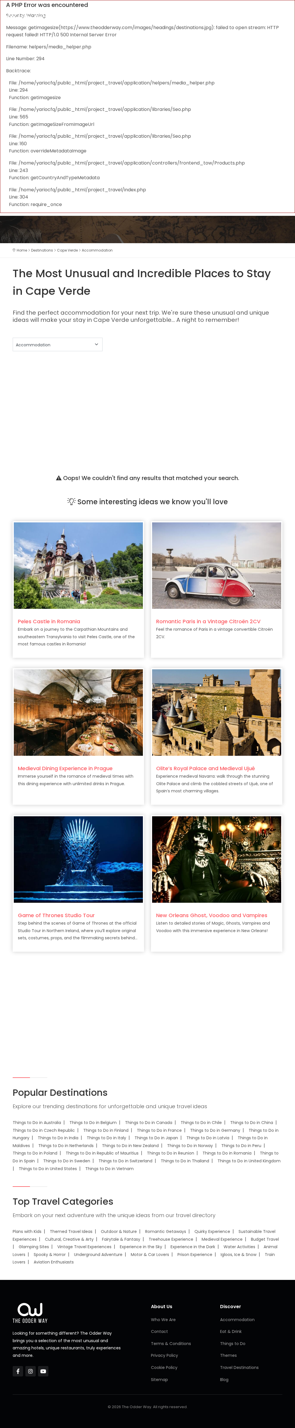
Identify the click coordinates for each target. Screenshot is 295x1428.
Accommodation (237, 1320)
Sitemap (159, 1380)
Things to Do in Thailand (185, 1161)
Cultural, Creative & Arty (69, 1239)
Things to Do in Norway (190, 1146)
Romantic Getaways (165, 1231)
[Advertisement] (147, 405)
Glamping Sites (34, 1247)
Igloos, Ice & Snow (238, 1254)
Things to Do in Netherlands (66, 1146)
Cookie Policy (164, 1367)
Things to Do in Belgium (93, 1122)
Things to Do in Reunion (170, 1153)
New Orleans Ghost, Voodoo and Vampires (211, 915)
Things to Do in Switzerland (125, 1161)
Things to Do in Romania (227, 1153)
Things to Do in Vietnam (109, 1169)
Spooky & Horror (50, 1254)
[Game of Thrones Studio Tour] (78, 859)
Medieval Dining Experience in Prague (65, 768)
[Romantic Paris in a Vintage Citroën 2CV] (216, 565)
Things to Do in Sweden (66, 1161)
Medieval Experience (222, 1239)
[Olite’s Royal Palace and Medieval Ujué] (216, 712)
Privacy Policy (164, 1355)
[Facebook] (18, 1371)
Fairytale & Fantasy (121, 1239)
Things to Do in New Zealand (130, 1146)
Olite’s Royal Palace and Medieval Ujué (205, 768)
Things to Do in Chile (201, 1122)
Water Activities (239, 1247)
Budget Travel (265, 1239)
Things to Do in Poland (35, 1153)
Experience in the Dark (193, 1247)
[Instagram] (30, 1371)
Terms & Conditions (171, 1344)
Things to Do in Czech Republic (44, 1130)
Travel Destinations (239, 1367)
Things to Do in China (251, 1122)
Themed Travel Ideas (71, 1231)
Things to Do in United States (48, 1169)
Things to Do (232, 1344)
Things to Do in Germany (215, 1130)
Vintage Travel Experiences (84, 1247)
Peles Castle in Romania (49, 621)
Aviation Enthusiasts (54, 1262)
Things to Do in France (159, 1130)
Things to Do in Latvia (207, 1138)
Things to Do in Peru (241, 1146)
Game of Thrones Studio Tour (56, 915)
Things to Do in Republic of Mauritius (102, 1153)
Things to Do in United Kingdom (249, 1161)
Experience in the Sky (141, 1247)
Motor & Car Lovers (150, 1254)
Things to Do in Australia (37, 1122)
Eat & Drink (231, 1331)
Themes (228, 1355)
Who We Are (163, 1320)
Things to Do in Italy (106, 1138)
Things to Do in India (58, 1138)
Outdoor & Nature (119, 1231)
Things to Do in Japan (156, 1138)
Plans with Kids (27, 1231)
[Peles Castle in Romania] (78, 565)
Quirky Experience (212, 1231)
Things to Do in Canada (148, 1122)
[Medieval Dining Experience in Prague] (78, 712)
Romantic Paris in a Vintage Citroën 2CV (208, 621)
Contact (159, 1331)
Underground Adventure (98, 1254)
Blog (224, 1380)
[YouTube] (43, 1371)
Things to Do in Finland (105, 1130)
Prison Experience (194, 1254)
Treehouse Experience (171, 1239)
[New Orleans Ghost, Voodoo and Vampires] (216, 859)
